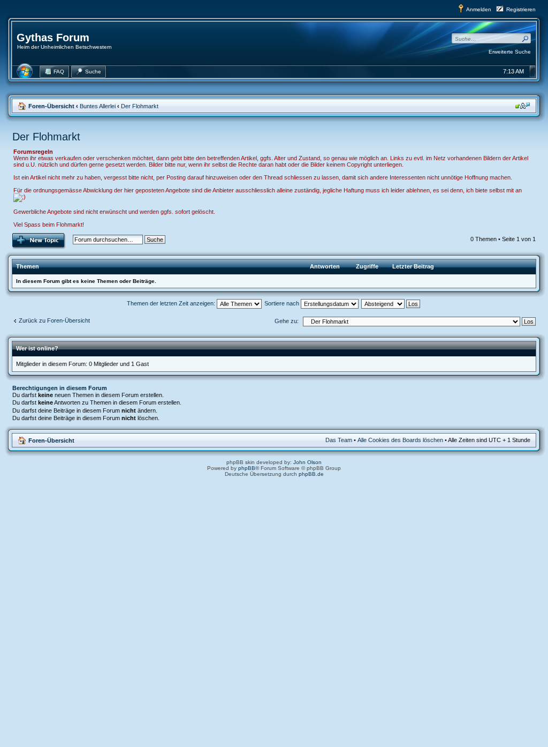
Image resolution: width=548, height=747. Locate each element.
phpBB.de (311, 474)
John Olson (307, 462)
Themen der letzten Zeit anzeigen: (172, 303)
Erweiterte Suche (510, 52)
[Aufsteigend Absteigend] (391, 303)
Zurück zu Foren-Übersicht (54, 320)
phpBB (246, 468)
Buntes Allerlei (98, 106)
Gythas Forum (53, 37)
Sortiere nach (282, 303)
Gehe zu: (287, 321)
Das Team (338, 440)
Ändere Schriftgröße (522, 105)
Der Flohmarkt (139, 106)
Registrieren (521, 9)
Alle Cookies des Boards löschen (400, 440)
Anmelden (478, 9)
